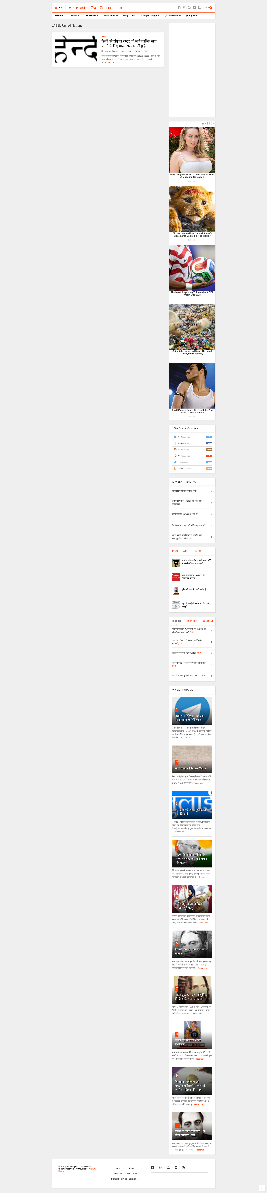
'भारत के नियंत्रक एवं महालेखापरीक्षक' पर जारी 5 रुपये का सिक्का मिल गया (190, 1086)
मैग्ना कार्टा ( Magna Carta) (191, 768)
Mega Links (110, 15)
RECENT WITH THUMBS (186, 551)
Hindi (104, 37)
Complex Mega (149, 15)
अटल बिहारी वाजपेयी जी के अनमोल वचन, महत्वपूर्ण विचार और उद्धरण (191, 858)
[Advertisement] (192, 69)
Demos (73, 15)
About (131, 1168)
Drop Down (90, 15)
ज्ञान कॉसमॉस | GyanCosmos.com (96, 7)
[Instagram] (184, 7)
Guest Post (132, 1173)
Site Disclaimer (131, 1179)
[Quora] (189, 7)
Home (60, 15)
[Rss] (199, 7)
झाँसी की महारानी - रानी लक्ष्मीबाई (194, 589)
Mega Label (129, 15)
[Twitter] (194, 7)
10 (177, 1125)
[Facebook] (179, 7)
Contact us (117, 1173)
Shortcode (172, 15)
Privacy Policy (117, 1179)
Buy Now (192, 15)
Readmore (109, 63)
